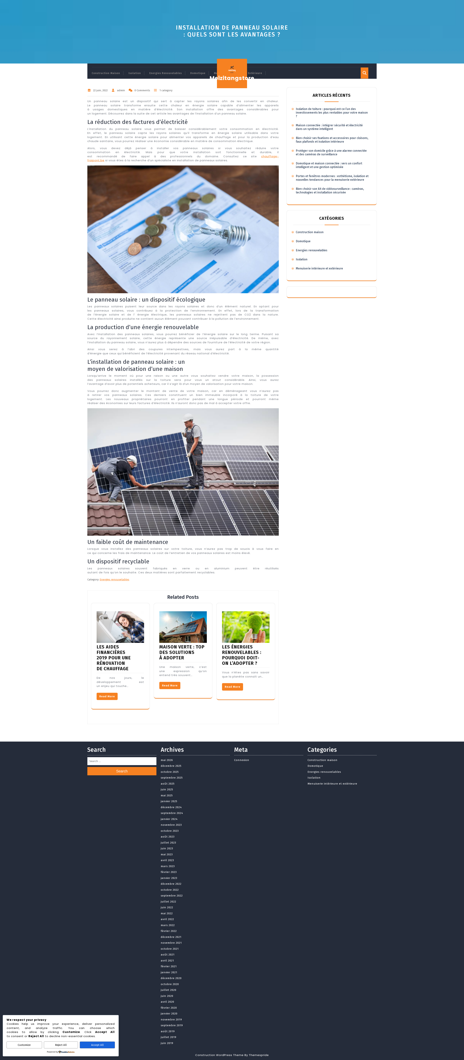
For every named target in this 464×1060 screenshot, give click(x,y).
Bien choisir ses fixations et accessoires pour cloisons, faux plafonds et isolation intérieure (332, 139)
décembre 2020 (171, 978)
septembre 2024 (172, 813)
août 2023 (168, 836)
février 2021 (169, 966)
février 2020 (169, 1007)
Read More (107, 696)
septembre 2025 (172, 777)
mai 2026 (167, 760)
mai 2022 (167, 913)
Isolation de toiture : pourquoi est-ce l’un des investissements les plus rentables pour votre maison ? (332, 112)
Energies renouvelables (165, 73)
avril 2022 (167, 919)
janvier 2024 (169, 819)
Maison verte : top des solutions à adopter (182, 652)
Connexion (241, 760)
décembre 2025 (171, 766)
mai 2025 (167, 795)
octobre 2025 (170, 771)
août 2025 (168, 783)
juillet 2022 (168, 901)
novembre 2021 (171, 942)
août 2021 (168, 954)
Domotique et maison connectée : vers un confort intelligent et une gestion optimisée (329, 165)
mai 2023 (167, 854)
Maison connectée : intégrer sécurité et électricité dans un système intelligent (329, 127)
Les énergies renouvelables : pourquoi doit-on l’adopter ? (241, 655)
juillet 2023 (168, 842)
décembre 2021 (171, 937)
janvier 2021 (169, 972)
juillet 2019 (168, 1037)
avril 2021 (167, 960)
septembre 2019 (172, 1025)
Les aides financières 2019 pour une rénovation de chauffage (114, 658)
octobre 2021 (170, 948)
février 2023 (169, 872)
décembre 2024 (171, 807)
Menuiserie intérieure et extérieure (319, 268)
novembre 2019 (171, 1019)
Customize (24, 1045)
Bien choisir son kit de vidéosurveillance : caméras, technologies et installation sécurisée (330, 190)
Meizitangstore (232, 78)
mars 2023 (168, 866)
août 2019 (168, 1031)
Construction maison (106, 73)
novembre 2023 (171, 824)
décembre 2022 (171, 883)
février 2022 (169, 931)
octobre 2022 (170, 889)
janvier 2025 (169, 801)
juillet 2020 (168, 990)
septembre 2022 (172, 895)
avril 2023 (167, 860)
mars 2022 (168, 925)
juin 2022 (167, 907)
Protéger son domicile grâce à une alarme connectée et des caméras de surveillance (331, 152)
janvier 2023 (169, 878)
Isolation (135, 73)
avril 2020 (167, 1001)
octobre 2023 (170, 830)
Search (122, 771)
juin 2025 (167, 789)
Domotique (197, 73)
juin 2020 (167, 996)
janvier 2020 (169, 1013)
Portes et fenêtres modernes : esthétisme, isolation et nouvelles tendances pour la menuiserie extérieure (332, 177)
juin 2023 (167, 848)
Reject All (61, 1045)
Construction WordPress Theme (219, 1055)
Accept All (97, 1045)
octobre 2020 (170, 984)
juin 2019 (167, 1043)
